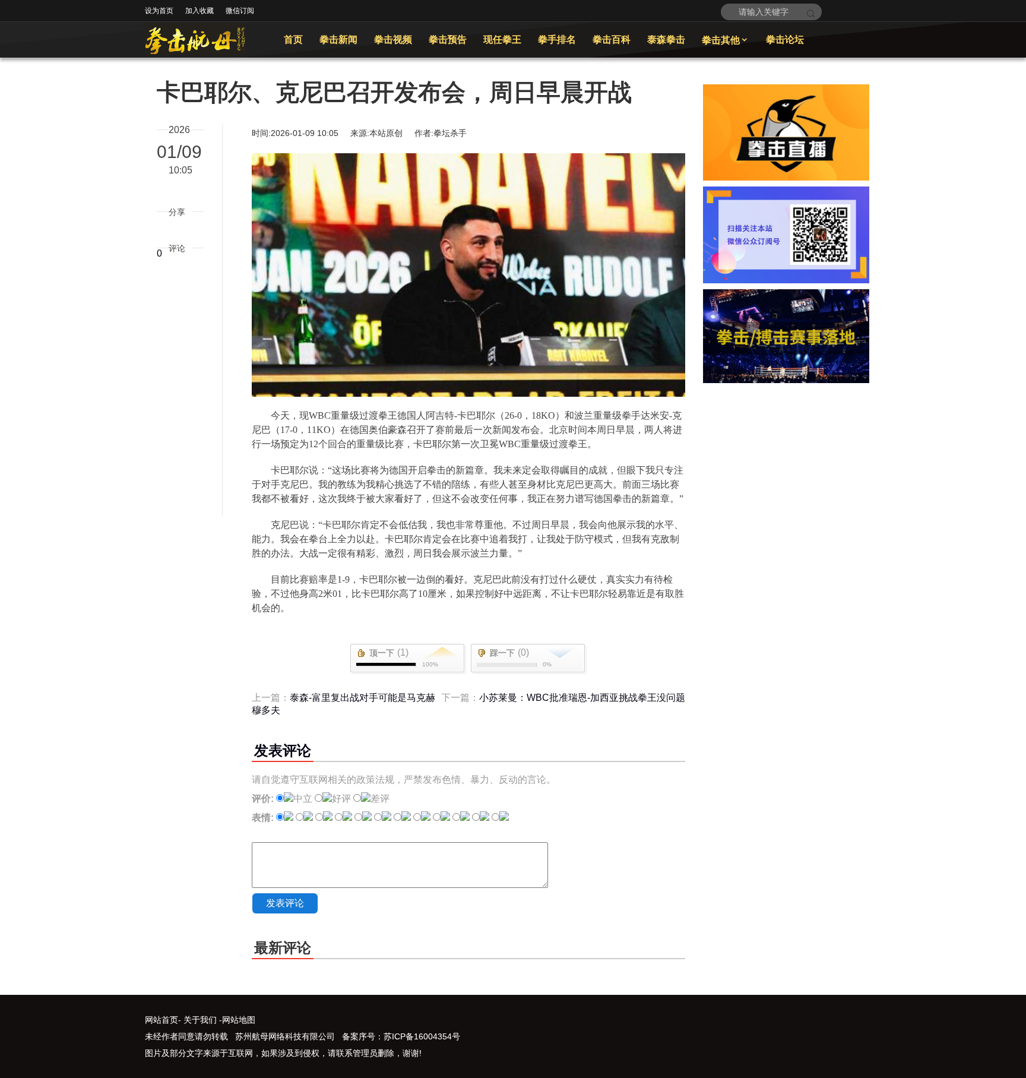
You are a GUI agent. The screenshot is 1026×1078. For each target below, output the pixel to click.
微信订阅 (240, 11)
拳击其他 (725, 40)
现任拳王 (502, 39)
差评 (380, 799)
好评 (341, 799)
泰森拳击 (666, 39)
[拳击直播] (786, 177)
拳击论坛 (785, 39)
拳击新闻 (338, 39)
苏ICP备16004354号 (422, 1036)
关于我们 (200, 1020)
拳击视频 (393, 39)
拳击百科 (612, 39)
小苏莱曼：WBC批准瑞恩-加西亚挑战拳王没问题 (582, 698)
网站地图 (238, 1020)
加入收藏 (199, 11)
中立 (302, 799)
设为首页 (159, 11)
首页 (293, 39)
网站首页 (161, 1020)
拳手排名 (557, 39)
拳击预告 (448, 39)
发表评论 (285, 903)
